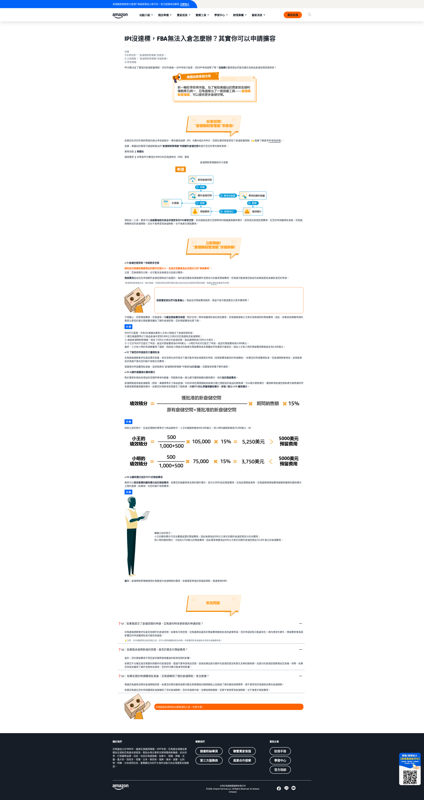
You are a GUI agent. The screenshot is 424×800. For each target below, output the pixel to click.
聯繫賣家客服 (242, 751)
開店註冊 (293, 15)
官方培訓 (280, 770)
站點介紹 (144, 15)
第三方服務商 (209, 760)
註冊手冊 (280, 751)
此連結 (214, 283)
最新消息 (257, 15)
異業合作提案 (242, 760)
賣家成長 (182, 15)
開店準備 (163, 15)
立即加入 (184, 4)
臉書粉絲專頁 (209, 751)
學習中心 (219, 15)
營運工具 (201, 15)
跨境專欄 (238, 15)
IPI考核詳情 (275, 140)
